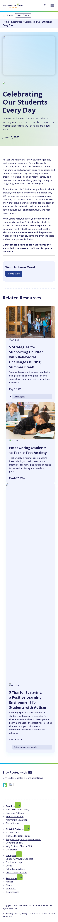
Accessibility (8, 913)
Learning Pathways (15, 813)
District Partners (15, 829)
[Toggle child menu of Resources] (20, 877)
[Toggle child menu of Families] (18, 805)
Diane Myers (19, 396)
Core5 (9, 865)
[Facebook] (5, 785)
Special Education (14, 816)
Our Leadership (14, 862)
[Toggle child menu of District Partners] (27, 828)
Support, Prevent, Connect (19, 858)
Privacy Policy (21, 913)
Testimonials (12, 891)
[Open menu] (52, 5)
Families (10, 806)
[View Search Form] (45, 5)
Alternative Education (17, 819)
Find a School (12, 823)
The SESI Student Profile (18, 835)
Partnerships (12, 832)
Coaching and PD (14, 842)
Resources (16, 21)
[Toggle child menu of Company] (19, 854)
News (9, 885)
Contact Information (16, 872)
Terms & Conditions (38, 913)
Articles (9, 881)
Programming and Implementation (23, 839)
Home (6, 21)
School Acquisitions (15, 869)
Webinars (11, 888)
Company (11, 855)
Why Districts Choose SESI (19, 846)
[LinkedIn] (11, 785)
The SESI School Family (17, 809)
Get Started (11, 849)
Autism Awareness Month (25, 747)
